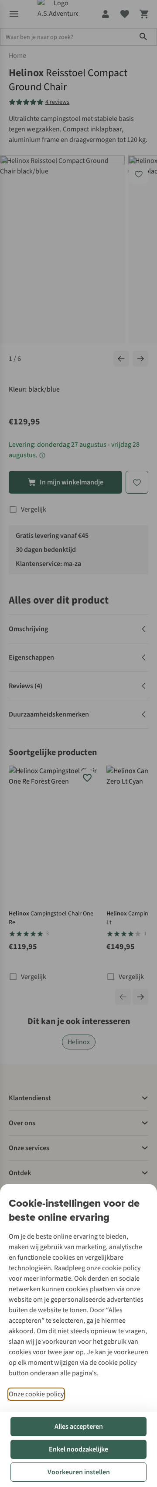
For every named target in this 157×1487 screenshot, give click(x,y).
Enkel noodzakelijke (78, 1449)
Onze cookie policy (36, 1394)
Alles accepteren (79, 1426)
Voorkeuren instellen (79, 1472)
